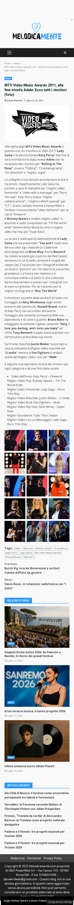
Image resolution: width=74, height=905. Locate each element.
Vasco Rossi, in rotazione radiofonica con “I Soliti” (35, 584)
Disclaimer (34, 858)
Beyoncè (28, 548)
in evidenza (61, 548)
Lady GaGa (26, 552)
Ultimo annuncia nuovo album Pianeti (37, 741)
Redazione (18, 858)
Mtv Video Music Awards (48, 552)
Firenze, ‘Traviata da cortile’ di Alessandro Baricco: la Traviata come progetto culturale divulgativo (34, 820)
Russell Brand (13, 557)
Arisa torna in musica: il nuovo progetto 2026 (37, 686)
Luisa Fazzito (14, 100)
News (8, 78)
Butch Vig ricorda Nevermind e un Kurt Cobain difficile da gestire (32, 568)
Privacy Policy (53, 858)
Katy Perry (11, 552)
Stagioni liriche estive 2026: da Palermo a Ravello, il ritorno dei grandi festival (37, 627)
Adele (17, 548)
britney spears (44, 548)
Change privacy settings (60, 901)
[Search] (65, 52)
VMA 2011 (29, 557)
